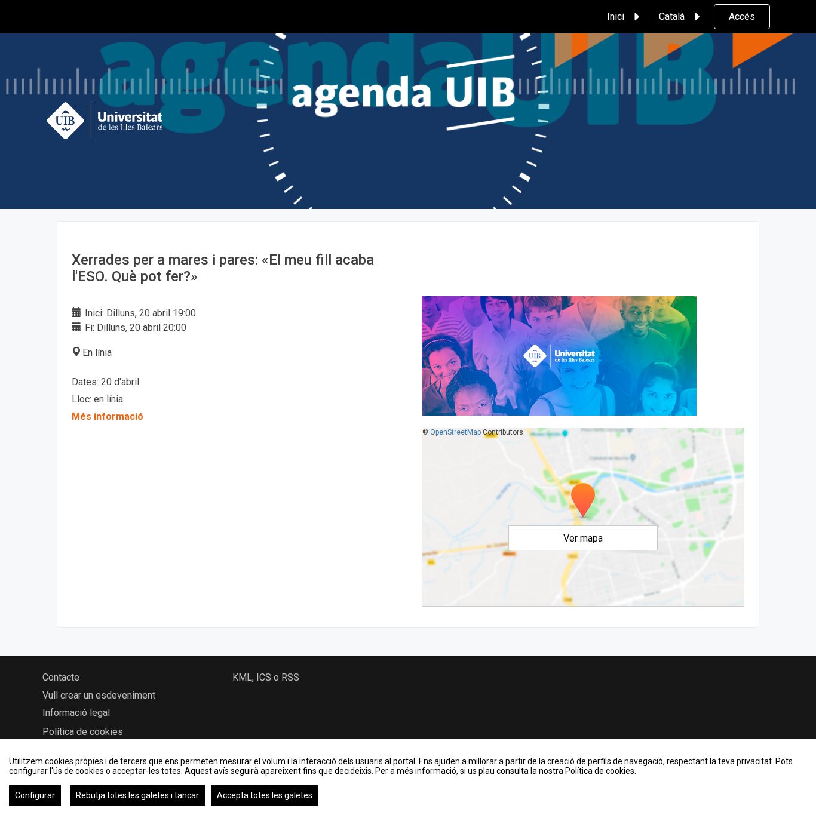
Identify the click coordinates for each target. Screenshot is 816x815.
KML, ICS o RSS (265, 677)
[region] (408, 777)
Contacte (60, 677)
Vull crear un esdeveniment (98, 695)
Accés (742, 16)
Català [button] (672, 16)
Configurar (35, 795)
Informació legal (76, 712)
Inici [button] (615, 16)
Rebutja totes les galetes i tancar (137, 795)
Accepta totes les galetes (264, 795)
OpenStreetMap (455, 432)
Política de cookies (82, 731)
